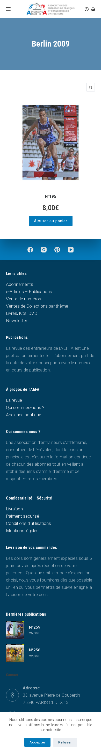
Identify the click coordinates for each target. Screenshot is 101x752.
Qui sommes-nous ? (25, 407)
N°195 (50, 196)
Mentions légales (22, 530)
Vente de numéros (23, 298)
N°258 (34, 650)
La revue (14, 400)
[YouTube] (71, 249)
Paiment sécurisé (22, 516)
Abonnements (19, 284)
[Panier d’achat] (93, 9)
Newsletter (16, 320)
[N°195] (50, 142)
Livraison (14, 508)
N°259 (34, 627)
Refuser (65, 742)
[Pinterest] (57, 249)
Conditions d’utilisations (28, 523)
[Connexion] (87, 9)
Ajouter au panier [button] (50, 221)
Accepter (37, 742)
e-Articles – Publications (29, 291)
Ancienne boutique (23, 414)
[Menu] (8, 9)
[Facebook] (30, 249)
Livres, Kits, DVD (21, 313)
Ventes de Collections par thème (37, 306)
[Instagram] (44, 249)
